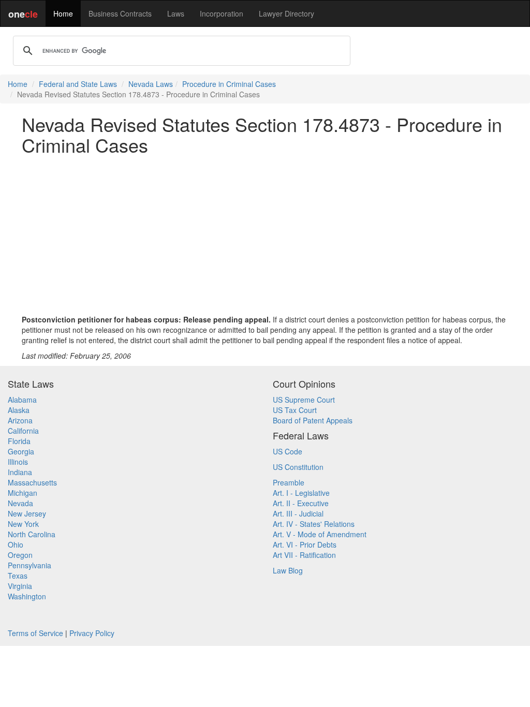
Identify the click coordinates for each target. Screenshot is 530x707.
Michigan (22, 493)
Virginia (20, 586)
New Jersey (27, 513)
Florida (19, 441)
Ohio (15, 544)
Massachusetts (32, 482)
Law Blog (288, 570)
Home (63, 13)
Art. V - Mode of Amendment (319, 534)
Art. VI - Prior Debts (304, 544)
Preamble (288, 482)
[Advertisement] (265, 234)
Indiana (20, 472)
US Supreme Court (304, 399)
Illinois (18, 461)
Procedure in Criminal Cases (229, 84)
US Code (287, 451)
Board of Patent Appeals (312, 420)
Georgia (21, 451)
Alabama (22, 399)
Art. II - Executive (301, 503)
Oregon (20, 555)
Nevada (20, 503)
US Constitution (298, 467)
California (23, 430)
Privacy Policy (91, 633)
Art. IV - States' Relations (314, 524)
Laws (175, 13)
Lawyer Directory (286, 13)
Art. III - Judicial (298, 513)
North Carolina (31, 534)
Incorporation (221, 13)
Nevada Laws (150, 84)
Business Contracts (120, 13)
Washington (27, 596)
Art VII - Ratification (304, 555)
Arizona (20, 420)
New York (23, 524)
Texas (17, 575)
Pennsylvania (29, 565)
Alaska (19, 410)
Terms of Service (35, 633)
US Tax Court (295, 410)
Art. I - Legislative (301, 493)
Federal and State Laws (78, 84)
